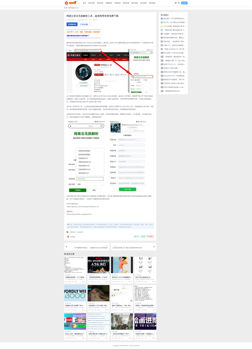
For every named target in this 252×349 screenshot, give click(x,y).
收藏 (144, 236)
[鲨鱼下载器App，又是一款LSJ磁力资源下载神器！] (122, 293)
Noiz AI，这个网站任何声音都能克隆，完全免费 (180, 22)
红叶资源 (79, 232)
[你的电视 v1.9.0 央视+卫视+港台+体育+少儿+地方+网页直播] (98, 293)
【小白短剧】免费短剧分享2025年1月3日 (177, 26)
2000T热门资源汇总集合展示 (174, 83)
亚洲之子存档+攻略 (171, 68)
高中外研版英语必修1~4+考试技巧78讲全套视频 (181, 87)
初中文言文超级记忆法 (142, 277)
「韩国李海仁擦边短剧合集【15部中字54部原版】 (180, 30)
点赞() (151, 236)
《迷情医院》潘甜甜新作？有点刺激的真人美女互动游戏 (183, 57)
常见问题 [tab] (85, 24)
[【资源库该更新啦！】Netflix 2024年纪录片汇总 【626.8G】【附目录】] (98, 265)
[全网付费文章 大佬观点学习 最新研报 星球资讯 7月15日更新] (98, 321)
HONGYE (125, 345)
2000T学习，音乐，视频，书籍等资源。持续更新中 (84, 32)
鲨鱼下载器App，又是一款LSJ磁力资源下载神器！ (122, 306)
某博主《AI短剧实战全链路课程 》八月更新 (145, 306)
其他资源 (152, 3)
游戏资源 (126, 3)
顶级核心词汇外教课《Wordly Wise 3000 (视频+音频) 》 (74, 306)
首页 (84, 3)
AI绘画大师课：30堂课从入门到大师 (145, 335)
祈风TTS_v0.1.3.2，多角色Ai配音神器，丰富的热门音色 (183, 64)
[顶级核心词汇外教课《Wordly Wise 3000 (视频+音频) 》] (75, 293)
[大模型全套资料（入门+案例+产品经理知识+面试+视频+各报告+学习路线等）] (75, 265)
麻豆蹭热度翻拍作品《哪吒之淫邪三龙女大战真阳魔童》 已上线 (185, 37)
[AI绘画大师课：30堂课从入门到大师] (145, 321)
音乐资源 (143, 3)
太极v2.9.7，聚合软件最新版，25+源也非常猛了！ (181, 45)
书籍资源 (117, 3)
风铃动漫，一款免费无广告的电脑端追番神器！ (179, 41)
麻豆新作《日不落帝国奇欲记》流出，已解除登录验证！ (183, 18)
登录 (185, 3)
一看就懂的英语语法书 (172, 91)
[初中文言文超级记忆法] (145, 265)
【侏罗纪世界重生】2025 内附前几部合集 (121, 335)
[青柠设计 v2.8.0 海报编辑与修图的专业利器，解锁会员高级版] (122, 265)
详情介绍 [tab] (73, 24)
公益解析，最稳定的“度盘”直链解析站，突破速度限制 (182, 34)
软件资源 (91, 3)
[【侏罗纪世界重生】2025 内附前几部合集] (122, 321)
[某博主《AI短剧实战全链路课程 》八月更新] (145, 293)
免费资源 (72, 232)
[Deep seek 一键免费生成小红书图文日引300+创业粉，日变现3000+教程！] (75, 321)
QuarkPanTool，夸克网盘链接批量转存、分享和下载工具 (184, 76)
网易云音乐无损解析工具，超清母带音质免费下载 (181, 72)
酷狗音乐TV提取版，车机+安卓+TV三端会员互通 (181, 79)
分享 (137, 236)
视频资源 (109, 3)
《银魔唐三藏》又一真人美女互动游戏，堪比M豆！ (182, 60)
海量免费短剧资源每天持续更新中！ (78, 36)
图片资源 (135, 3)
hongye (72, 237)
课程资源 (100, 3)
